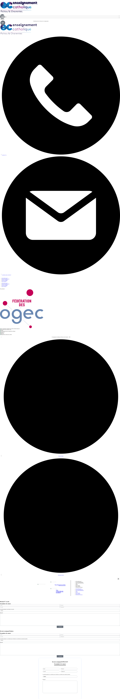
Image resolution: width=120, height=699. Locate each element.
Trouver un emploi (4, 280)
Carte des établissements (79, 589)
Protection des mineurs (79, 587)
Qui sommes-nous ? (5, 278)
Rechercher (2, 19)
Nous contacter (4, 281)
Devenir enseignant (5, 279)
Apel (76, 591)
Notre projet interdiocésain (80, 590)
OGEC (77, 592)
